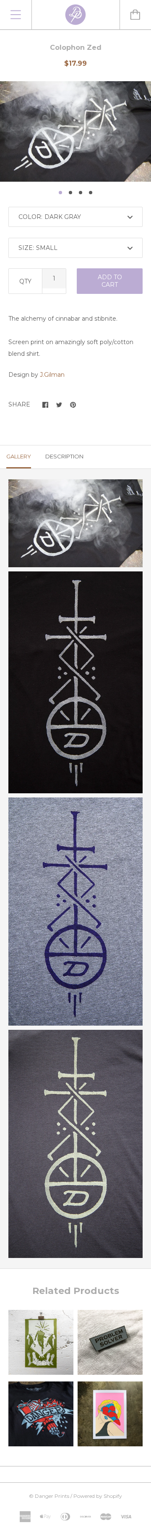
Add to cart (110, 280)
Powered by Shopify (97, 1496)
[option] (75, 131)
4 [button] (90, 192)
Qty (25, 281)
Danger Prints (52, 1496)
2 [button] (70, 192)
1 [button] (60, 192)
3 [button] (80, 192)
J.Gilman (52, 374)
